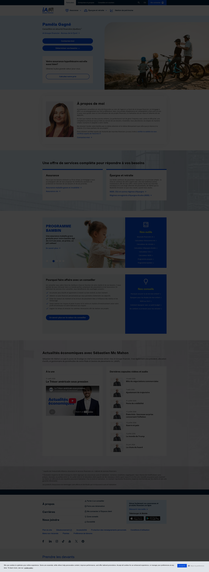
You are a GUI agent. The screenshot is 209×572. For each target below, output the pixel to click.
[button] (196, 565)
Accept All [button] (182, 566)
